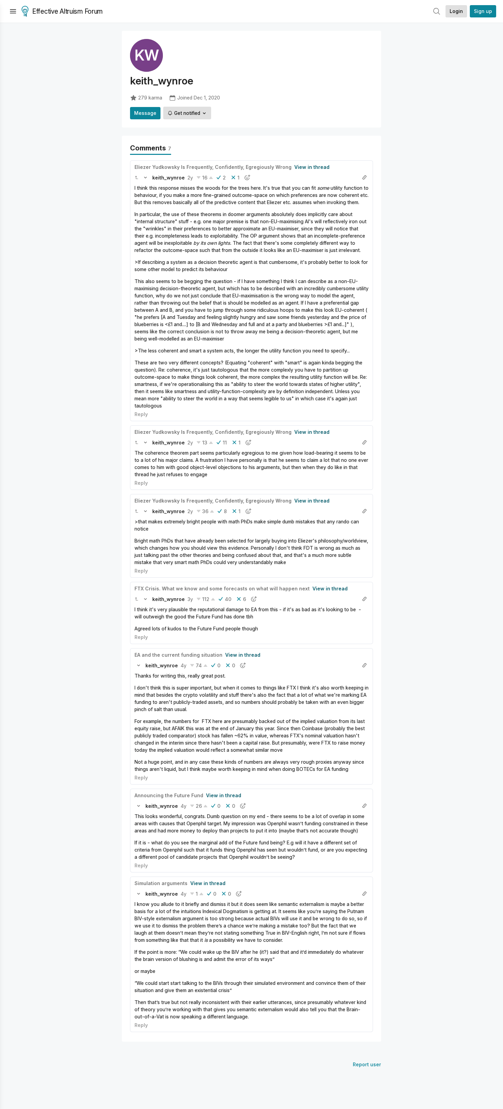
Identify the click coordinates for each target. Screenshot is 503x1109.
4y (183, 665)
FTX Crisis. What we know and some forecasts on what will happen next (222, 588)
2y (190, 178)
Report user (367, 1064)
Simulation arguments (161, 883)
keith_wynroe (168, 178)
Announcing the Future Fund (168, 795)
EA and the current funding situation (178, 655)
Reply (141, 414)
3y (190, 599)
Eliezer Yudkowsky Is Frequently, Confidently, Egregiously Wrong (213, 167)
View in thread (312, 167)
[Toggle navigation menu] (13, 11)
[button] (136, 177)
